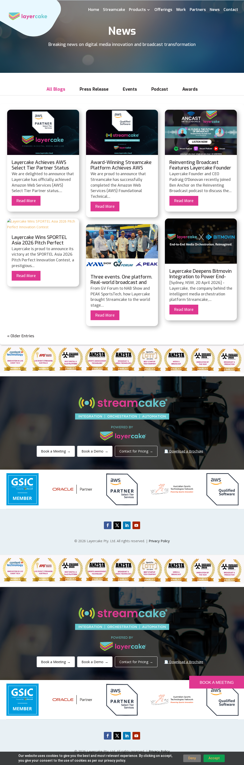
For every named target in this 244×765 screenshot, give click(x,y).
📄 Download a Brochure (183, 451)
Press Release (94, 89)
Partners (198, 10)
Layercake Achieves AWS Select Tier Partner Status (40, 165)
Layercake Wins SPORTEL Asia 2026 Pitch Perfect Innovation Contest (39, 243)
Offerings (163, 10)
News (215, 10)
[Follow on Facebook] (108, 525)
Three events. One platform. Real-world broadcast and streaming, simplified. (121, 282)
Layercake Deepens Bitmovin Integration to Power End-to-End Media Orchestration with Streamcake (200, 279)
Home (93, 10)
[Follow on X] (117, 525)
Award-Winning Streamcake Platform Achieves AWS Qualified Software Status (121, 168)
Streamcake (114, 10)
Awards (190, 89)
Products (137, 10)
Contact (231, 10)
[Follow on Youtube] (136, 525)
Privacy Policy (159, 541)
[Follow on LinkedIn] (127, 525)
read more (26, 200)
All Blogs (55, 89)
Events (130, 89)
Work (181, 10)
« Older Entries (20, 335)
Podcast (159, 89)
